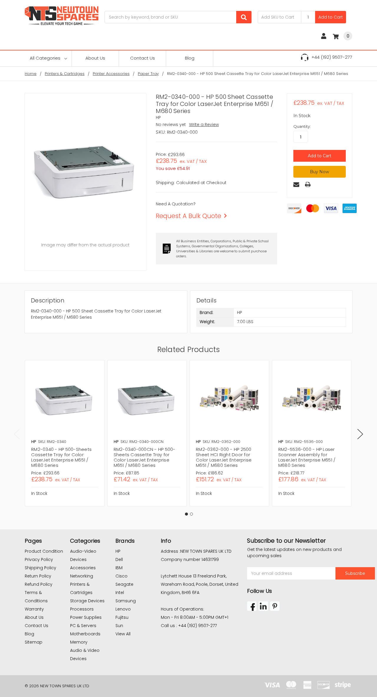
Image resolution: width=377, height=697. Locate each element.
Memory (78, 642)
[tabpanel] (64, 433)
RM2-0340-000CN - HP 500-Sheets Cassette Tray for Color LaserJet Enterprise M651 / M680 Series (145, 457)
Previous (17, 434)
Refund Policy (38, 584)
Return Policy (38, 576)
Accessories (83, 568)
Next (360, 434)
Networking (81, 576)
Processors (82, 609)
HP (117, 551)
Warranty (34, 609)
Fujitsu (121, 617)
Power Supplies (86, 617)
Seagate (124, 584)
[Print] (308, 184)
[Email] (296, 184)
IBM (119, 568)
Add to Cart (330, 17)
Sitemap (33, 642)
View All (122, 634)
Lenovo (123, 609)
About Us (95, 58)
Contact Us (142, 58)
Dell (119, 559)
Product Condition (44, 551)
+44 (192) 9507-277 (331, 57)
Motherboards (85, 634)
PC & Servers (83, 626)
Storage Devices (87, 601)
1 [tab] (186, 514)
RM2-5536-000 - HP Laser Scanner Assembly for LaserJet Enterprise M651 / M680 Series (307, 457)
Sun (119, 626)
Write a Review (204, 124)
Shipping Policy (40, 568)
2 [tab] (191, 514)
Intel (119, 592)
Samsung (125, 601)
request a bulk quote (188, 216)
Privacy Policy (39, 559)
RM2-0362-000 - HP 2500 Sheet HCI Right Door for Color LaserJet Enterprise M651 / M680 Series (224, 457)
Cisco (121, 576)
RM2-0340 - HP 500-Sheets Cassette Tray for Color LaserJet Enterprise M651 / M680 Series (61, 457)
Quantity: (302, 126)
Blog (189, 58)
